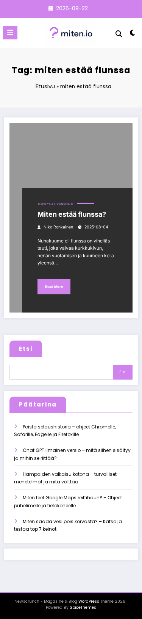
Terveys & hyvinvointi (55, 204)
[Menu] (10, 32)
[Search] (119, 34)
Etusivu (45, 86)
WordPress (88, 601)
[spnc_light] (132, 34)
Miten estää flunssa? (71, 214)
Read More (54, 286)
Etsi (26, 349)
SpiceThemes (83, 607)
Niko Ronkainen (58, 227)
